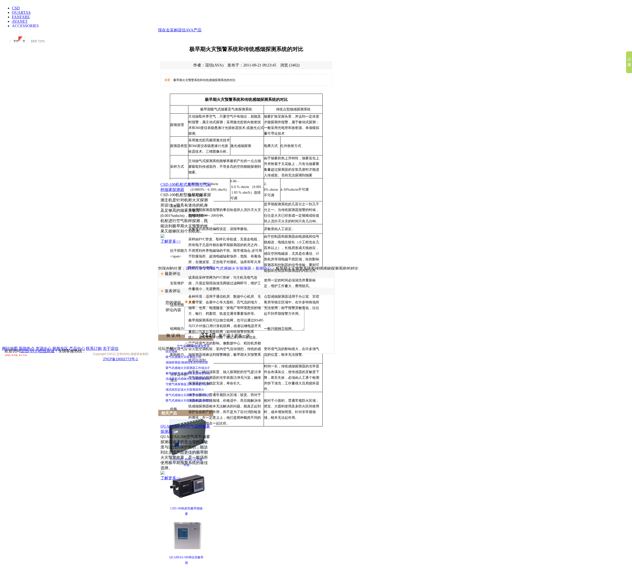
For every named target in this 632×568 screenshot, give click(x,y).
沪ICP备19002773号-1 (120, 359)
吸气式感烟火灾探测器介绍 (183, 357)
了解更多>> (170, 241)
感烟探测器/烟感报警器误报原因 (187, 362)
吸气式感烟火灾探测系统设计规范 (188, 395)
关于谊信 (110, 348)
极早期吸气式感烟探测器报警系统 (188, 373)
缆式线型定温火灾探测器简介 (185, 389)
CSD (16, 8)
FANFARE (21, 17)
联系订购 (94, 348)
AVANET (20, 21)
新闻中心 (263, 268)
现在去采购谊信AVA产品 (179, 30)
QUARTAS (21, 12)
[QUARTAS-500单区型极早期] (187, 552)
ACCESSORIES (25, 26)
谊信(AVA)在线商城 (37, 351)
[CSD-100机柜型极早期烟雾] (187, 503)
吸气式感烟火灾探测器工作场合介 (188, 368)
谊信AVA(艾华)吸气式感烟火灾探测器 (218, 268)
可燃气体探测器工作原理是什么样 (188, 384)
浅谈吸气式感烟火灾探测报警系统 (188, 378)
